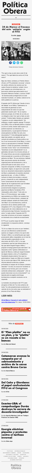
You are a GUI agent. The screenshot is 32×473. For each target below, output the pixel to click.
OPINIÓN (21, 458)
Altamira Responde (16, 459)
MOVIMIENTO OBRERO (9, 452)
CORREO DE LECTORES (9, 456)
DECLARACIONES (12, 458)
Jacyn (19, 35)
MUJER (19, 452)
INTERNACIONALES (20, 451)
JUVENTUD (23, 454)
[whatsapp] (21, 63)
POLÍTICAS (16, 24)
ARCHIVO (25, 456)
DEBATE (19, 456)
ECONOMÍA (26, 452)
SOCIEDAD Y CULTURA (12, 454)
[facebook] (10, 63)
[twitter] (14, 63)
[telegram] (17, 63)
